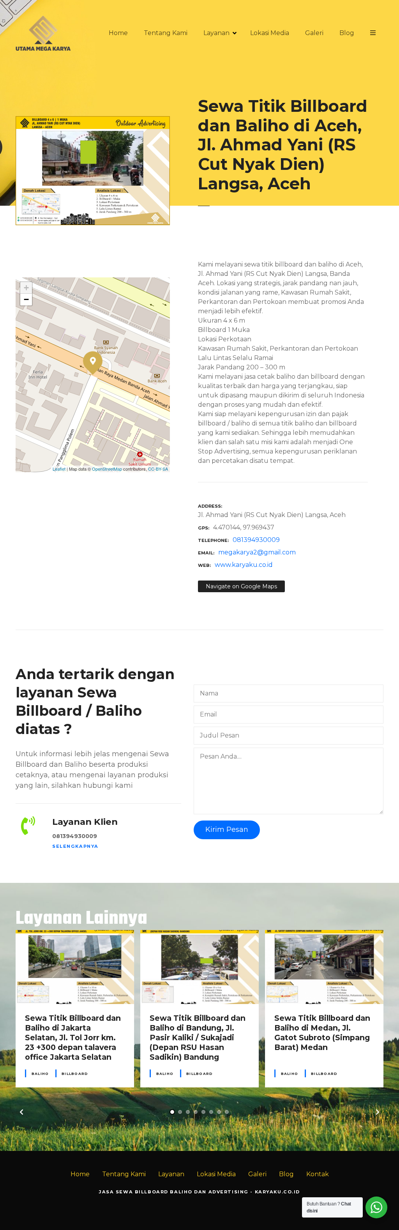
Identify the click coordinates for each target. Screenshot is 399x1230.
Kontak (317, 1174)
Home (118, 33)
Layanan (216, 33)
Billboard (75, 1073)
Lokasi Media (269, 33)
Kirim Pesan (226, 829)
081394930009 (256, 540)
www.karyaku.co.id (244, 564)
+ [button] (26, 288)
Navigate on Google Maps (241, 586)
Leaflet (59, 469)
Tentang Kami (165, 33)
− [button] (26, 299)
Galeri (314, 33)
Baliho (40, 1073)
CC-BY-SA (158, 469)
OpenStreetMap (107, 469)
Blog (346, 33)
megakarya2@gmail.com (257, 552)
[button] (21, 1112)
